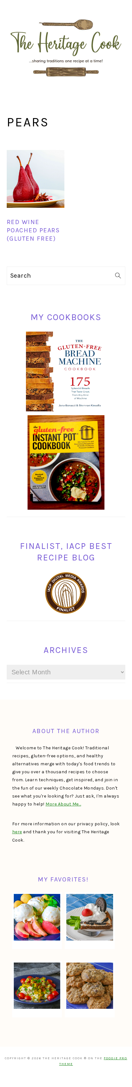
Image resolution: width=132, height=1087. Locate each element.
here (17, 832)
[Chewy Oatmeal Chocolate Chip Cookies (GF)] (89, 986)
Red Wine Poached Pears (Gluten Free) (33, 230)
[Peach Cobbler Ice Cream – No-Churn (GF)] (37, 917)
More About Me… (63, 804)
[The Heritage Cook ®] (66, 80)
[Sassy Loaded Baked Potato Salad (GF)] (37, 986)
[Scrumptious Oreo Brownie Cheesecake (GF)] (89, 917)
